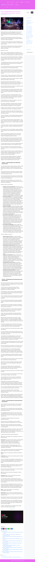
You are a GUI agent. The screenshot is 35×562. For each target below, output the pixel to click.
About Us (12, 2)
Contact (17, 2)
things (5, 555)
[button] (7, 7)
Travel (3, 554)
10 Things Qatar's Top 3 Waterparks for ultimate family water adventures (12, 557)
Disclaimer (21, 2)
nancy (3, 555)
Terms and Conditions (10, 4)
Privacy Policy (27, 2)
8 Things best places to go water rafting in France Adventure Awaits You (29, 42)
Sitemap (16, 4)
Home (8, 2)
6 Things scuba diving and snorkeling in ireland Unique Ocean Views (29, 22)
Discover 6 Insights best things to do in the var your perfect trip (11, 556)
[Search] (32, 12)
